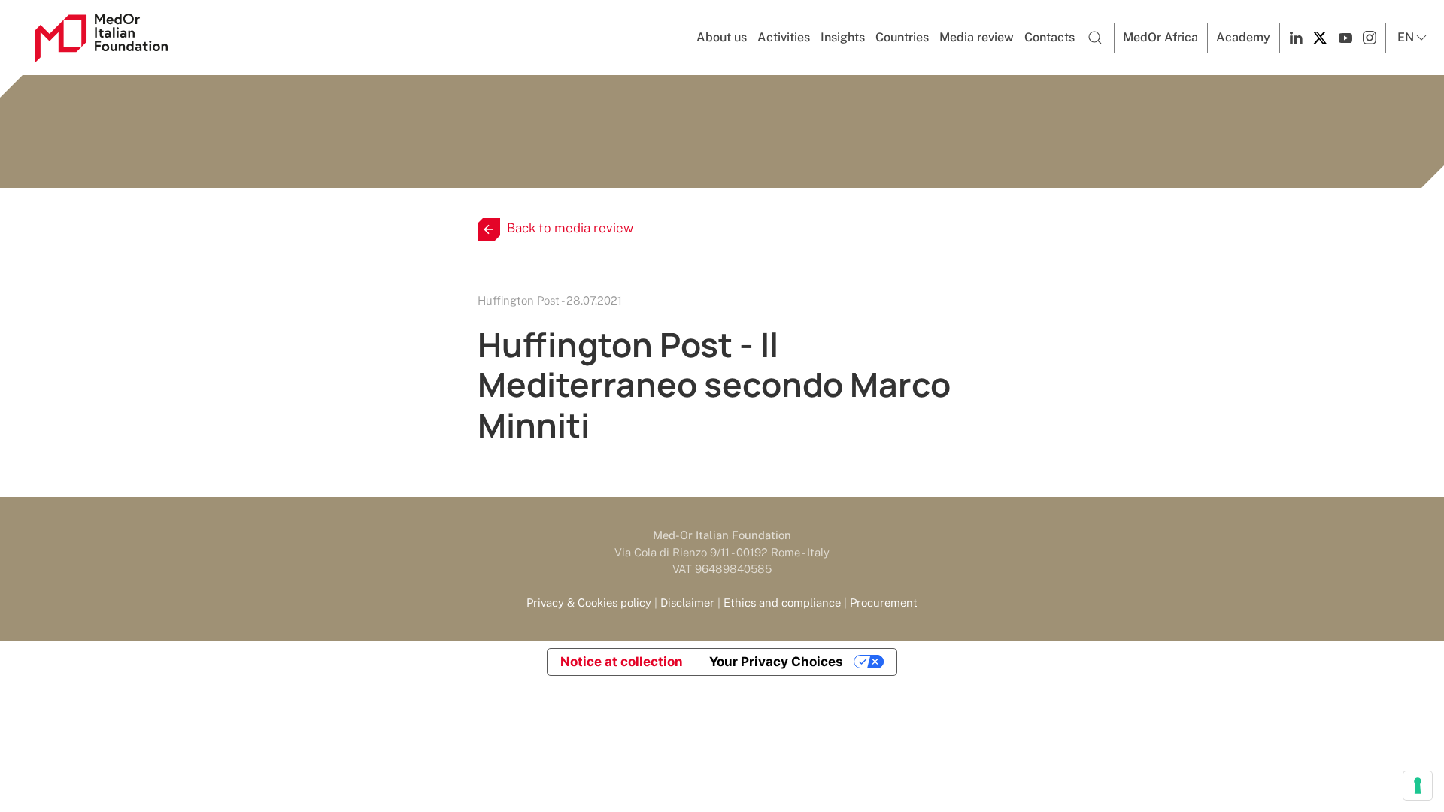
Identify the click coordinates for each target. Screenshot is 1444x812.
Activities (783, 37)
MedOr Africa (1160, 37)
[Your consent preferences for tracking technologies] (1417, 785)
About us (721, 37)
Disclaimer (687, 602)
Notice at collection (621, 661)
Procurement (884, 602)
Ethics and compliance (782, 602)
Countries (902, 37)
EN (1405, 37)
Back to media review (570, 227)
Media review (976, 37)
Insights (843, 37)
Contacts (1049, 37)
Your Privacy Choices (776, 661)
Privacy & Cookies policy (588, 602)
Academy (1243, 37)
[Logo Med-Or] (101, 38)
